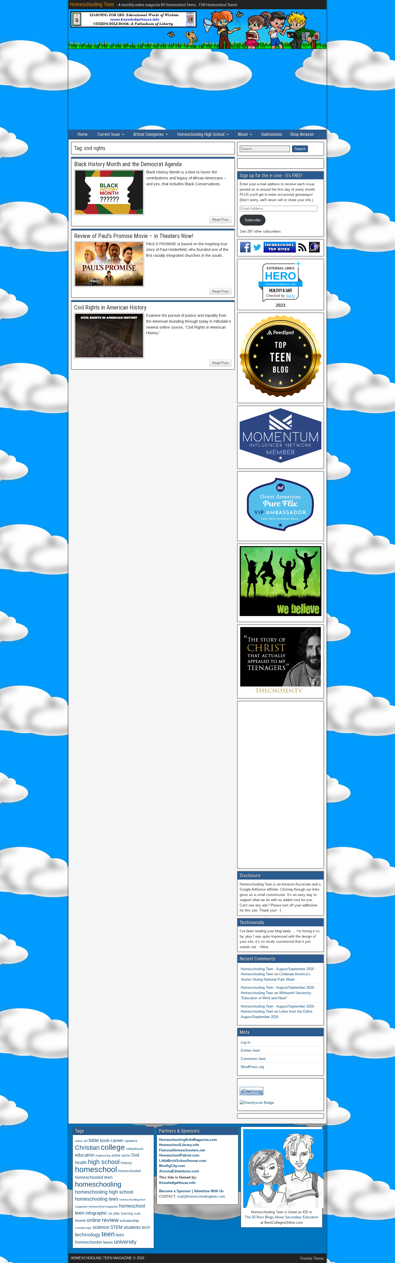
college (113, 1147)
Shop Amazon (302, 134)
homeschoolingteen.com (280, 284)
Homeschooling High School (200, 134)
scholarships (83, 1227)
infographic (96, 1213)
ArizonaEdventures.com (179, 1171)
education (84, 1155)
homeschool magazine (103, 1206)
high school (104, 1161)
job (110, 1213)
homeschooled (129, 1171)
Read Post (220, 220)
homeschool (96, 1169)
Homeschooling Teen (92, 4)
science (101, 1227)
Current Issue (109, 134)
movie (80, 1220)
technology (87, 1234)
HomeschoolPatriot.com (179, 1155)
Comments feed (253, 1059)
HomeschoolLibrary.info (179, 1145)
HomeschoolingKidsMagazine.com (188, 1140)
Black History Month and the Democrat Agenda (128, 164)
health (81, 1162)
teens (108, 1242)
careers (130, 1141)
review (110, 1220)
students (132, 1227)
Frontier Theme (312, 1258)
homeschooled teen (94, 1177)
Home (82, 134)
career (116, 1140)
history (126, 1163)
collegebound (134, 1148)
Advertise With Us (209, 1191)
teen (108, 1234)
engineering (102, 1155)
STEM (116, 1227)
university (125, 1242)
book (104, 1140)
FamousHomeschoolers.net (182, 1150)
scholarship (129, 1221)
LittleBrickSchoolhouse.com (182, 1161)
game (126, 1155)
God (135, 1155)
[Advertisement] (197, 89)
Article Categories (148, 134)
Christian (87, 1147)
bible (94, 1140)
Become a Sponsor (175, 1191)
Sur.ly (290, 296)
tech (146, 1227)
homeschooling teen (96, 1199)
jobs (116, 1213)
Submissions (271, 134)
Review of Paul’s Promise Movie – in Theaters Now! (133, 236)
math (137, 1213)
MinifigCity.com (172, 1166)
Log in (245, 1042)
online (94, 1220)
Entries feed (250, 1050)
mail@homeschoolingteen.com (201, 1196)
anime (79, 1141)
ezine (116, 1155)
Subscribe (252, 220)
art (86, 1141)
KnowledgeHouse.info (177, 1183)
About (243, 134)
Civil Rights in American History (110, 307)
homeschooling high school (104, 1192)
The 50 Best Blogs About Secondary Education (281, 1217)
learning (127, 1213)
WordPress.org (252, 1067)
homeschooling (98, 1184)
